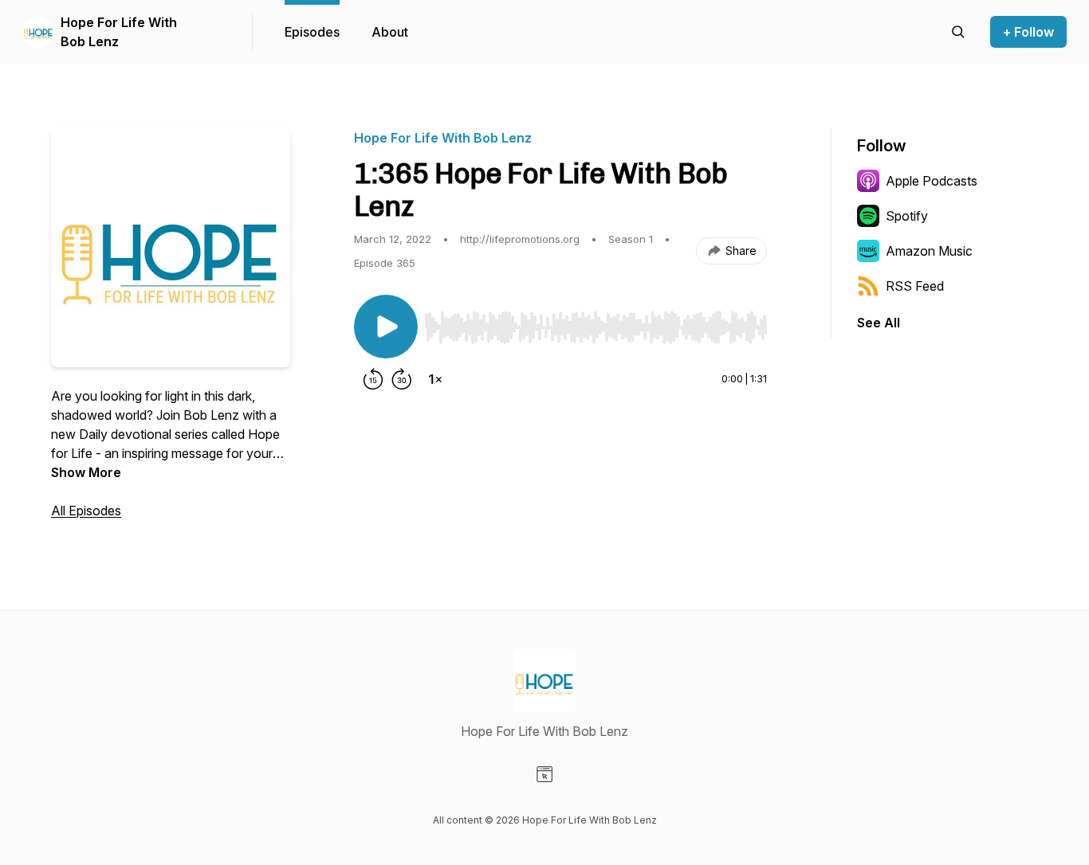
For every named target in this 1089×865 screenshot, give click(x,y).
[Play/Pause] (386, 326)
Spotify (907, 216)
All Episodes (86, 511)
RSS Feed (915, 286)
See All (878, 323)
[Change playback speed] (435, 379)
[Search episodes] (958, 31)
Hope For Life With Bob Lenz (119, 31)
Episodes (312, 32)
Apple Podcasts (931, 181)
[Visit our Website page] (544, 774)
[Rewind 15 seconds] (373, 379)
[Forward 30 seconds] (402, 379)
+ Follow (1028, 32)
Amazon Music (929, 251)
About (390, 32)
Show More (86, 472)
